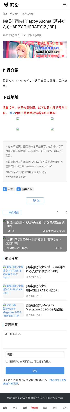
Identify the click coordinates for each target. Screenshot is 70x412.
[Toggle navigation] (64, 4)
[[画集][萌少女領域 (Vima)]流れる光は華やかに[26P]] (13, 271)
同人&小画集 (34, 35)
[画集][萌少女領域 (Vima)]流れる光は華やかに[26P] (45, 269)
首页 (5, 13)
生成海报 (13, 212)
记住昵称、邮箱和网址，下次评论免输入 (29, 361)
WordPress (57, 397)
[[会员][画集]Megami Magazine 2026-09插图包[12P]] (13, 310)
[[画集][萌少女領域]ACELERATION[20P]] (13, 290)
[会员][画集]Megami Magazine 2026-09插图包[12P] (44, 307)
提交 (35, 370)
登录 (12, 113)
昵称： (11, 354)
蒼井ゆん (27, 189)
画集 (10, 189)
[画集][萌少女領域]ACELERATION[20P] (42, 288)
